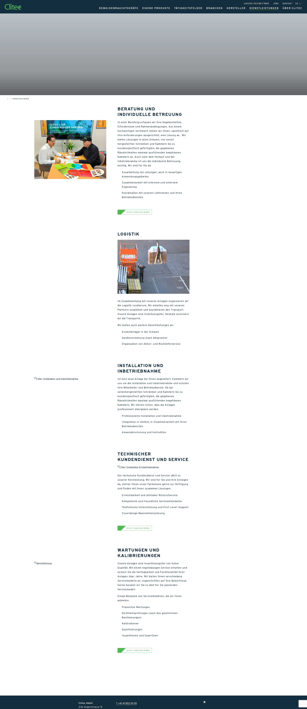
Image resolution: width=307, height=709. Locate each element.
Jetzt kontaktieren (99, 81)
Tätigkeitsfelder (188, 8)
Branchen (214, 8)
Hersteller (236, 8)
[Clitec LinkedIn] (216, 703)
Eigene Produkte (156, 8)
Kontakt (288, 3)
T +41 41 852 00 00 (126, 703)
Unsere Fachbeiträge (256, 3)
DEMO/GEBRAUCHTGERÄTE (119, 8)
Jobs (276, 3)
